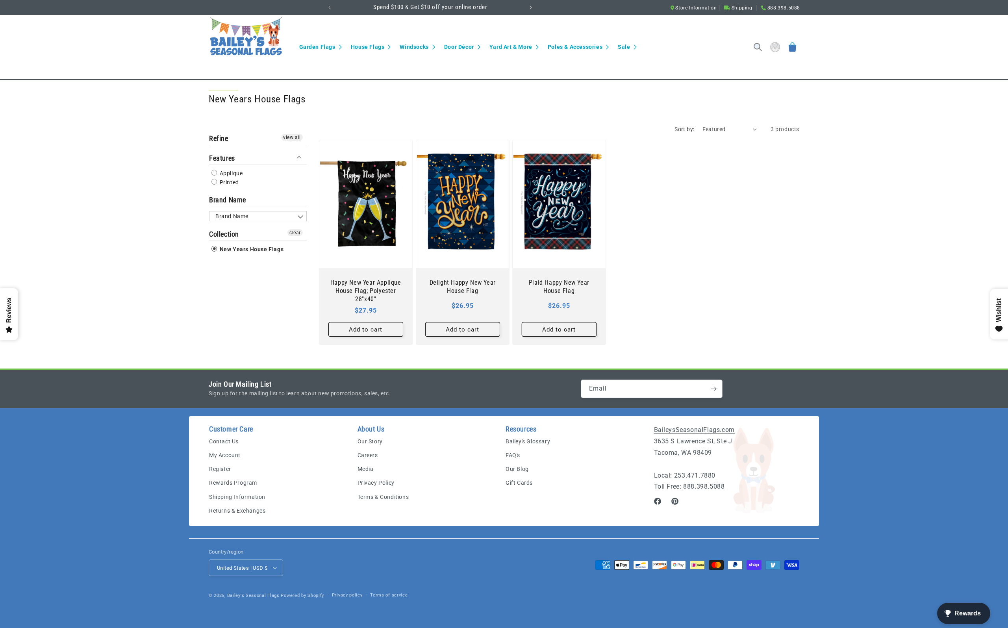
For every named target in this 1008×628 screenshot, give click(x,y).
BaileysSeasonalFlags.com (694, 429)
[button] (320, 47)
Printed (228, 182)
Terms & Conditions (383, 497)
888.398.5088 (703, 486)
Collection (224, 234)
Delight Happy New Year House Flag (462, 287)
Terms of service (389, 595)
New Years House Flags (251, 249)
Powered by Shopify (302, 595)
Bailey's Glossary (528, 441)
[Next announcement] (530, 7)
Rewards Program (233, 483)
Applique (230, 173)
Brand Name (227, 200)
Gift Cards (519, 483)
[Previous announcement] (329, 7)
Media (366, 469)
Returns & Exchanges (237, 511)
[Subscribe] (713, 389)
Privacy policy (347, 595)
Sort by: (684, 129)
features (222, 158)
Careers (368, 455)
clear (295, 232)
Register (220, 469)
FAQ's (513, 455)
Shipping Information (237, 497)
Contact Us (224, 441)
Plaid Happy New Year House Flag (559, 287)
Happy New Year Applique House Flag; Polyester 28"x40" (365, 291)
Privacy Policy (376, 483)
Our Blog (517, 469)
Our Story (370, 441)
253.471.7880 (694, 475)
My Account (225, 455)
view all (292, 137)
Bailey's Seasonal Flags (253, 595)
